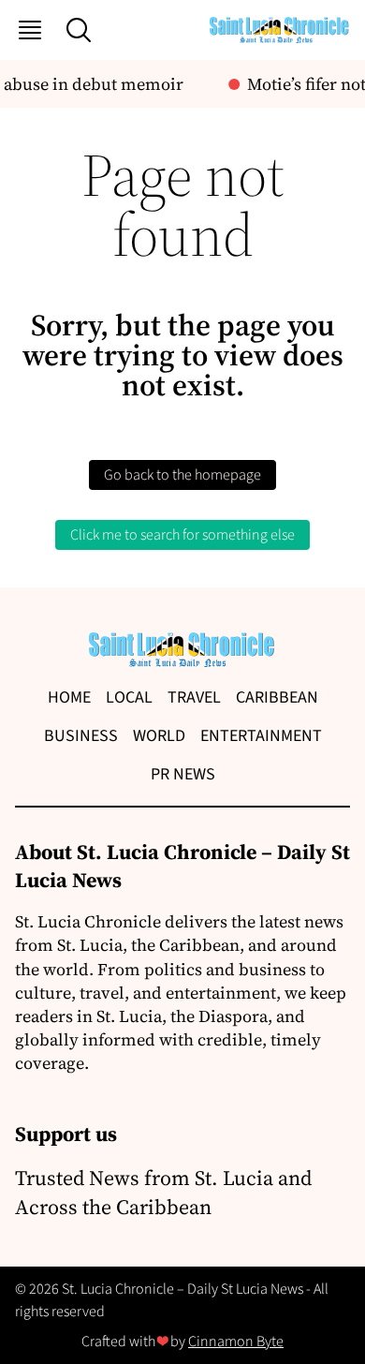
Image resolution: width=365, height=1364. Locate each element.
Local (129, 697)
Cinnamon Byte (236, 1341)
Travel (194, 697)
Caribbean (277, 697)
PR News (183, 774)
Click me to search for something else (182, 535)
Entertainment (261, 736)
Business (81, 736)
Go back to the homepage (182, 475)
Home (69, 697)
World (159, 736)
